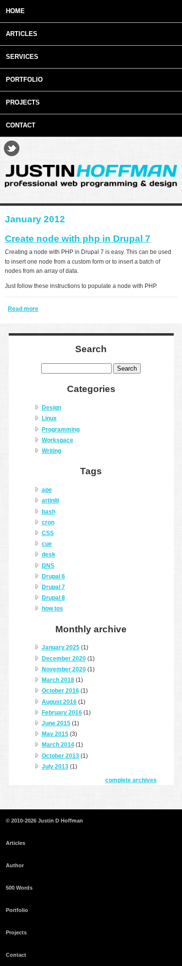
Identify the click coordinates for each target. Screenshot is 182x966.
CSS (48, 533)
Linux (49, 418)
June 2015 (56, 723)
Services (22, 56)
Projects (23, 102)
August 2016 (59, 701)
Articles (21, 33)
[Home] (91, 185)
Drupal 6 (53, 576)
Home (15, 11)
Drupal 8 (53, 597)
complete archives (131, 780)
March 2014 (58, 744)
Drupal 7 (53, 587)
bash (48, 511)
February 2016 (62, 712)
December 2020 (64, 658)
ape (47, 489)
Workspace (57, 440)
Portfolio (24, 79)
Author (15, 865)
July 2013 (55, 766)
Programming (61, 429)
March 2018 (58, 680)
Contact (20, 125)
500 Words (19, 888)
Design (51, 407)
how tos (52, 608)
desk (48, 554)
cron (48, 522)
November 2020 (64, 669)
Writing (51, 450)
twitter (11, 148)
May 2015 (55, 734)
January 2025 (61, 647)
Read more (23, 308)
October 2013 (60, 755)
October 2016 (60, 690)
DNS (48, 565)
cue (47, 543)
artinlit (50, 500)
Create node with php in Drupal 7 (77, 238)
